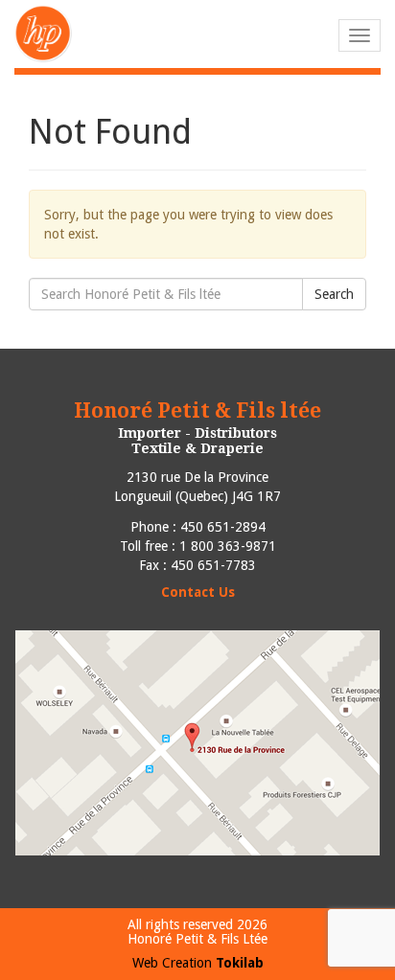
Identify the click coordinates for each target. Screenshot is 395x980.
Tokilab (240, 962)
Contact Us (198, 592)
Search (334, 294)
